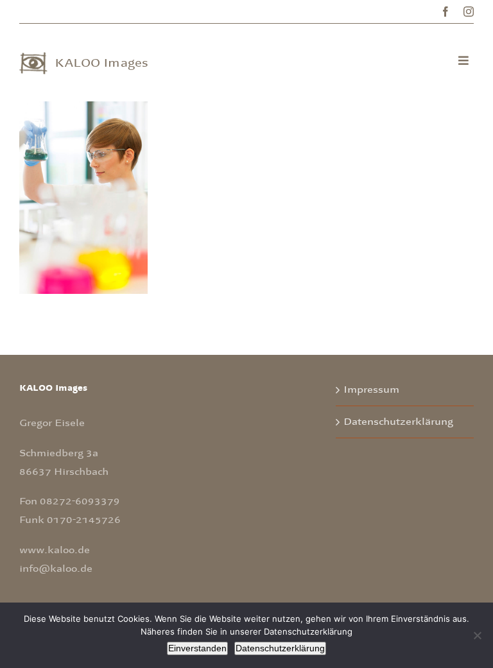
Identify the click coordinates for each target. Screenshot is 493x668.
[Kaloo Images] (33, 58)
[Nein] (477, 635)
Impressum (371, 389)
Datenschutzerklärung (398, 421)
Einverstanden (197, 648)
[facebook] (445, 11)
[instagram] (468, 11)
